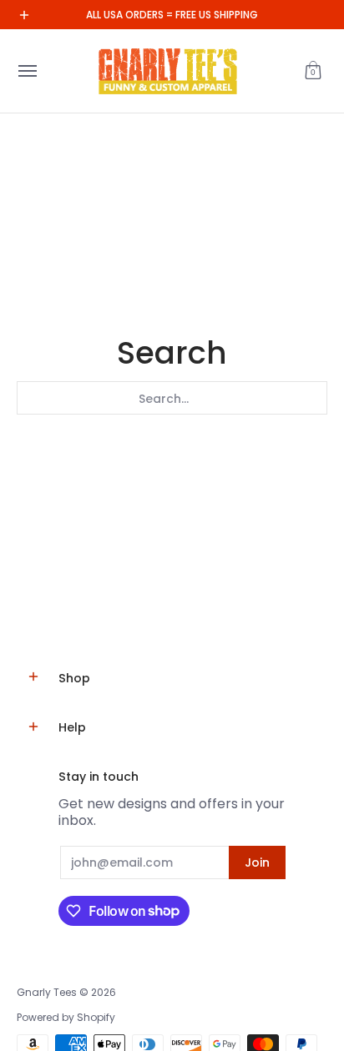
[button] (313, 71)
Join (257, 862)
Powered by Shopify (66, 1017)
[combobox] (172, 398)
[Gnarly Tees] (168, 71)
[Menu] (27, 71)
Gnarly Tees (47, 992)
